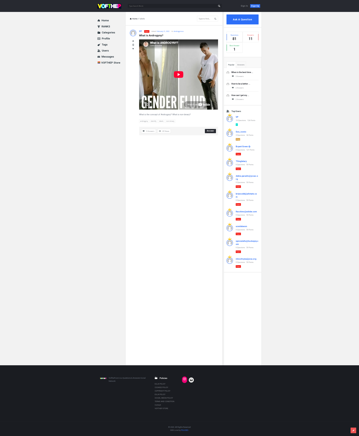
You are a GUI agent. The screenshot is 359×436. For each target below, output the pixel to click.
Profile (106, 38)
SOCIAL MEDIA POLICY (164, 398)
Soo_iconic (241, 132)
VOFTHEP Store (110, 62)
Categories (108, 32)
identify (153, 121)
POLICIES (184, 430)
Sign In (244, 6)
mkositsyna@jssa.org (246, 259)
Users (105, 50)
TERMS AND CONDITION (164, 401)
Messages (108, 56)
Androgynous (179, 31)
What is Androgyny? (151, 35)
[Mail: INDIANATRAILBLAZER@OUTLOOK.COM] (191, 380)
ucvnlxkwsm (241, 226)
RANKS (106, 26)
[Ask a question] (353, 430)
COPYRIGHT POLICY (162, 391)
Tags (105, 44)
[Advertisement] (242, 319)
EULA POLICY (160, 384)
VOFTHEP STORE (161, 408)
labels (161, 121)
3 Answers (240, 76)
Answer (210, 131)
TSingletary (241, 161)
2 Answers (240, 88)
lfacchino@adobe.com (246, 211)
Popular (231, 65)
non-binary (170, 121)
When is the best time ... (242, 72)
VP (140, 31)
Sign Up (255, 6)
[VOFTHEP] (111, 6)
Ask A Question (242, 19)
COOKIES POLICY (161, 387)
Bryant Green (242, 146)
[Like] (133, 40)
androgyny (144, 121)
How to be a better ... (240, 84)
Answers (240, 65)
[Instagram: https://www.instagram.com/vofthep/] (184, 379)
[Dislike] (133, 48)
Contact (158, 405)
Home (105, 20)
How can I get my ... (240, 95)
